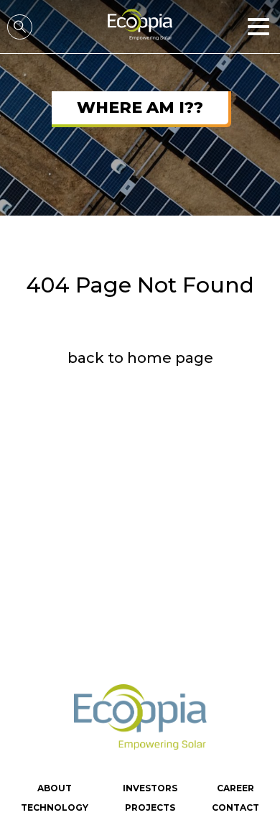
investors (150, 788)
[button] (260, 27)
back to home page (140, 358)
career (235, 788)
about (54, 788)
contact (235, 807)
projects (150, 807)
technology (54, 807)
